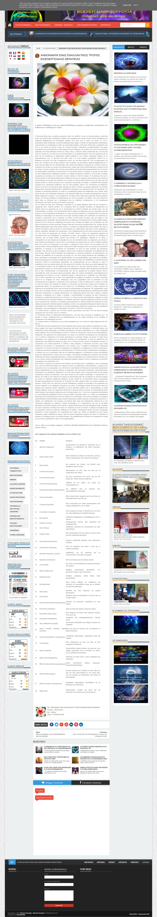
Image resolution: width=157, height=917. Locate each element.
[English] (11, 53)
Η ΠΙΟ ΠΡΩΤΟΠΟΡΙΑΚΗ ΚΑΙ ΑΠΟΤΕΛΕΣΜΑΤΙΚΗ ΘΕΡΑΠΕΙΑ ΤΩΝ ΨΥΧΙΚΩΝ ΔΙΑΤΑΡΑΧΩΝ (131, 662)
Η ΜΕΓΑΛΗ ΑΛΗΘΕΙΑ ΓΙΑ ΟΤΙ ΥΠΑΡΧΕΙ (130, 334)
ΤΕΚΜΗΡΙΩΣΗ (14, 530)
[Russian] (19, 56)
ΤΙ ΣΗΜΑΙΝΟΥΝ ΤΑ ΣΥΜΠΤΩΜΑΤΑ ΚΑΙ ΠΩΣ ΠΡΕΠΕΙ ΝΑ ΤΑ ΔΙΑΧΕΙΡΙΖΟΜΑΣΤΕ (33, 34)
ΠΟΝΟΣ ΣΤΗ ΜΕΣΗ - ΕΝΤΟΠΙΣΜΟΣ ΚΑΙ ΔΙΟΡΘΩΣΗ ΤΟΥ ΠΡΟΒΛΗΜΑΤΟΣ (91, 34)
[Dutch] (15, 56)
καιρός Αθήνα (18, 611)
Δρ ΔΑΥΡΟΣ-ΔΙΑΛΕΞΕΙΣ (17, 484)
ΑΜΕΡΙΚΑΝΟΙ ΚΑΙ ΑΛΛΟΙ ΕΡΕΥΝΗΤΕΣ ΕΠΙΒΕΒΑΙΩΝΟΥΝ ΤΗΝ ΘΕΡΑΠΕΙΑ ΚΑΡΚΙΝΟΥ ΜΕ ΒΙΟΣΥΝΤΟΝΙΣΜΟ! (130, 370)
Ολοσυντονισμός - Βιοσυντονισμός (32, 913)
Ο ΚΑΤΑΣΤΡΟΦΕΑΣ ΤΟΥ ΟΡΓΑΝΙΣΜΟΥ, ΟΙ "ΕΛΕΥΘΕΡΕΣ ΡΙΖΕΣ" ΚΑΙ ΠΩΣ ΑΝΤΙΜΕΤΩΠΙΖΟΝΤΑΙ (130, 147)
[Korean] (15, 59)
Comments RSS (143, 914)
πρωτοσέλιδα (14, 597)
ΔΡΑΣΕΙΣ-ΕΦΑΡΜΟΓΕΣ (17, 488)
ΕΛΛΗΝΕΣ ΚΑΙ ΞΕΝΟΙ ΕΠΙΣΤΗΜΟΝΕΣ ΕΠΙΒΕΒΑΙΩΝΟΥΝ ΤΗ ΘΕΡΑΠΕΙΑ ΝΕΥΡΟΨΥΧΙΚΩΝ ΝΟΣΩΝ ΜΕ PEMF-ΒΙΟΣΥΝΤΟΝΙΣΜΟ (130, 223)
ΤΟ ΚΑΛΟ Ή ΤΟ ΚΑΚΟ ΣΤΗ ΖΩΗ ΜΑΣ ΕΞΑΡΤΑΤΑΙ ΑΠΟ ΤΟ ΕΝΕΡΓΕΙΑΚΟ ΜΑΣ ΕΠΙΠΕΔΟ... (130, 109)
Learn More (127, 5)
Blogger (80, 38)
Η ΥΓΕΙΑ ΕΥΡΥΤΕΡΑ (49, 48)
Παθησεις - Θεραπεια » (64, 25)
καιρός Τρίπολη (19, 672)
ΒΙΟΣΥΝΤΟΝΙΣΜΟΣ (16, 475)
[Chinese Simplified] (24, 59)
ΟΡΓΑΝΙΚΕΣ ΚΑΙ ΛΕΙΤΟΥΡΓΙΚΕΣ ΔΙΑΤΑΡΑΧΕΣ (15, 508)
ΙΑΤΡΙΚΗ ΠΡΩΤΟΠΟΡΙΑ (17, 497)
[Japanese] (11, 59)
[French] (15, 53)
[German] (19, 53)
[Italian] (11, 56)
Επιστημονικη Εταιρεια (87, 25)
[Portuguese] (24, 56)
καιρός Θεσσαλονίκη (18, 642)
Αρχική (146, 862)
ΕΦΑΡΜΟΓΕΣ (106, 25)
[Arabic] (19, 59)
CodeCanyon (122, 862)
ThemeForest (134, 862)
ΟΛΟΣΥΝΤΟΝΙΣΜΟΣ (16, 501)
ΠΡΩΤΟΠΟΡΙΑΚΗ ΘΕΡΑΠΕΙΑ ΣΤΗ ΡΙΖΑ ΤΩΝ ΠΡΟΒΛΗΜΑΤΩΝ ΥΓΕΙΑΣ (131, 680)
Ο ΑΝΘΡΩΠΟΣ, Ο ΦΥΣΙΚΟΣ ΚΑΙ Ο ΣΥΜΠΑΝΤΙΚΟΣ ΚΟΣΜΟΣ (128, 184)
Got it (136, 5)
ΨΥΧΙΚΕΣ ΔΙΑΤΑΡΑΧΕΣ (17, 535)
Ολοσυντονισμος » (23, 25)
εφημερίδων (24, 597)
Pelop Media (21, 915)
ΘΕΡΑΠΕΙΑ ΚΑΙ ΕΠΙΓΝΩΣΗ (125, 73)
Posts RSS (133, 914)
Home (9, 24)
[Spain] (24, 53)
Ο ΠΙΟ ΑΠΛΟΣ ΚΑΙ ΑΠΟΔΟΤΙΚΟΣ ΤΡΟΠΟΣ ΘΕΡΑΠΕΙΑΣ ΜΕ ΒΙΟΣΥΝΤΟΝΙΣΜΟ (131, 701)
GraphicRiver (88, 862)
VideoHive (112, 862)
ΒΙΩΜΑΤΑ (13, 479)
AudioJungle (101, 862)
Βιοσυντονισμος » (43, 25)
